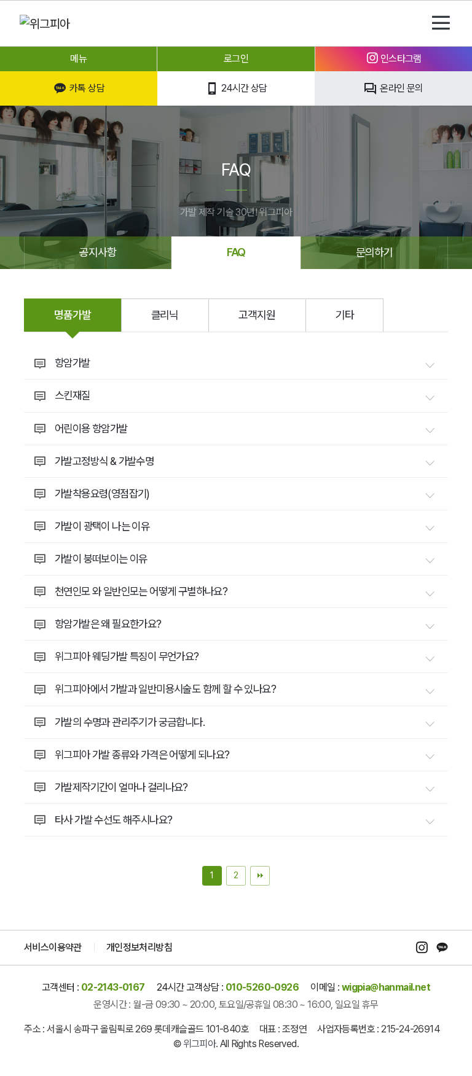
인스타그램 (399, 58)
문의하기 (374, 252)
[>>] (260, 876)
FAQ (236, 252)
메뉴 (78, 58)
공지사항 (97, 252)
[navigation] (440, 23)
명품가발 (72, 314)
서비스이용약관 (53, 947)
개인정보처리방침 (139, 947)
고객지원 (256, 314)
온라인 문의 (400, 88)
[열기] (429, 365)
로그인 (236, 58)
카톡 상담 (86, 88)
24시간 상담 (243, 88)
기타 (345, 314)
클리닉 (165, 314)
